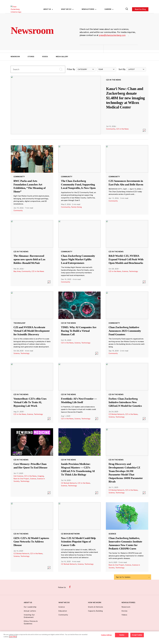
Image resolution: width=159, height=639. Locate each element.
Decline (121, 635)
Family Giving (76, 207)
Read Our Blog (140, 9)
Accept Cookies (137, 635)
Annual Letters (30, 611)
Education (63, 611)
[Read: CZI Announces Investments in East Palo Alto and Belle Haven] (127, 180)
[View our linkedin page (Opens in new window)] (88, 587)
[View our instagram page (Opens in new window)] (76, 587)
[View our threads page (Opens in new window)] (82, 587)
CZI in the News (122, 129)
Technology (133, 271)
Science (125, 271)
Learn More (13, 636)
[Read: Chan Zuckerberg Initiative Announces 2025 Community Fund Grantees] (127, 324)
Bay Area (17, 271)
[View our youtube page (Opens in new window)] (99, 587)
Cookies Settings (106, 635)
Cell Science (18, 476)
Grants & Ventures (95, 607)
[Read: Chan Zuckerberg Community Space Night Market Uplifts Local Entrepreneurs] (79, 253)
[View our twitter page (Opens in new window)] (93, 587)
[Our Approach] (17, 9)
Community (110, 129)
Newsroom (15, 57)
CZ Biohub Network (116, 414)
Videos (45, 57)
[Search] (127, 9)
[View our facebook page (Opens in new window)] (70, 587)
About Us (47, 9)
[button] (86, 69)
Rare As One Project (21, 478)
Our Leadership (30, 607)
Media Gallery (62, 57)
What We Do (66, 9)
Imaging (40, 476)
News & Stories (88, 9)
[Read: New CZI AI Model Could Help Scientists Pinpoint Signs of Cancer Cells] (79, 537)
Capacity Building (95, 611)
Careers (108, 9)
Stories (31, 57)
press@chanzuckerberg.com (112, 35)
